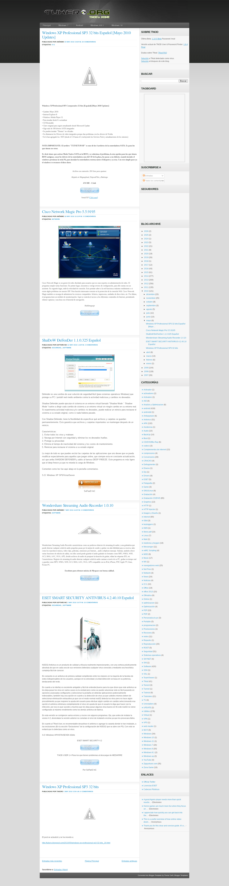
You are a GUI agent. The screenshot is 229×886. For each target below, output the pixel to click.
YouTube (147, 760)
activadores (148, 393)
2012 (146, 284)
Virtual (146, 715)
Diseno (147, 468)
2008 (146, 371)
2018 (146, 261)
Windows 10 (117, 25)
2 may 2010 (71, 602)
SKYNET (147, 659)
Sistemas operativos (152, 655)
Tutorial (147, 693)
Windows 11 (149, 741)
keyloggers (148, 524)
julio (148, 313)
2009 (146, 368)
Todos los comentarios (154, 181)
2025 (146, 235)
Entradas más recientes (52, 861)
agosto (149, 309)
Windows (147, 734)
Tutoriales (148, 696)
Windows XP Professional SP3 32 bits (70, 786)
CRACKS (148, 461)
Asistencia (148, 427)
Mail (145, 539)
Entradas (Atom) (61, 870)
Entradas (149, 176)
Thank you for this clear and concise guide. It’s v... (164, 826)
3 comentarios (87, 510)
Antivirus (147, 420)
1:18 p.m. (81, 345)
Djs (145, 472)
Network (56, 219)
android (147, 408)
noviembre (150, 298)
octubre (149, 302)
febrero (149, 360)
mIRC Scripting (150, 550)
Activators (148, 397)
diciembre (150, 294)
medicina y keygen (152, 543)
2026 (146, 231)
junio (148, 317)
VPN (146, 719)
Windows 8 (148, 749)
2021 (146, 250)
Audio (146, 431)
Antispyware (149, 416)
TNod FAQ (162, 53)
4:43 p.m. (77, 510)
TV (145, 700)
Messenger (148, 547)
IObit (146, 521)
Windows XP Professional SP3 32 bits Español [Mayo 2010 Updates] (86, 35)
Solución (145, 58)
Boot (146, 438)
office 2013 (148, 592)
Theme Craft (168, 875)
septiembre (151, 305)
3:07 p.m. (80, 602)
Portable (147, 621)
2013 (146, 280)
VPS (145, 722)
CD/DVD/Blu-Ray (151, 442)
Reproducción (150, 644)
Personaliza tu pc (151, 618)
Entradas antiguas (129, 861)
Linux (146, 535)
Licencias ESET (150, 786)
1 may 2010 (68, 791)
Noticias (147, 580)
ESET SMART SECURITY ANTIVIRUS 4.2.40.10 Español (88, 597)
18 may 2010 (69, 216)
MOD (146, 554)
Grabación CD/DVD (152, 498)
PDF (145, 614)
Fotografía (148, 483)
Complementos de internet (155, 449)
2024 (146, 239)
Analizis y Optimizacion (153, 405)
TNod (146, 681)
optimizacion (149, 603)
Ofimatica (148, 595)
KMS (146, 528)
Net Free (147, 569)
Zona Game (149, 767)
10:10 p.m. (78, 216)
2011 (146, 287)
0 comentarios (86, 791)
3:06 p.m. (78, 42)
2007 (146, 375)
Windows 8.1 (149, 752)
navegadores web (151, 565)
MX (145, 562)
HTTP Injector (149, 509)
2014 (146, 276)
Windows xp (149, 756)
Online (146, 599)
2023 (146, 242)
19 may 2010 (69, 42)
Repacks (147, 640)
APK (145, 423)
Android (79, 25)
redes (146, 636)
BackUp (147, 434)
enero (148, 363)
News (146, 577)
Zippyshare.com (150, 764)
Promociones (149, 629)
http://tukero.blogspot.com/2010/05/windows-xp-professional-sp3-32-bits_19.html (76, 843)
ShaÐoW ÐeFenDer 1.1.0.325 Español (71, 340)
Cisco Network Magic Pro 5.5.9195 (68, 211)
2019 (146, 257)
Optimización (149, 607)
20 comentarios (89, 42)
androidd (147, 412)
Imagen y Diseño (151, 513)
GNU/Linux (148, 491)
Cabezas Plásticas (151, 789)
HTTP (146, 506)
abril (148, 352)
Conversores (149, 457)
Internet (147, 517)
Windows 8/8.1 (97, 25)
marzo (149, 356)
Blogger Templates (181, 875)
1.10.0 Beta (157, 39)
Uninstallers (149, 704)
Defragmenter (149, 464)
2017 (146, 265)
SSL (145, 674)
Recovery (148, 633)
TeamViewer (149, 678)
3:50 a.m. (76, 791)
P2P (145, 610)
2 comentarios (91, 345)
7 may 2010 (68, 510)
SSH (146, 670)
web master (148, 726)
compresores (149, 453)
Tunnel (147, 689)
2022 (146, 246)
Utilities (147, 711)
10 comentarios (91, 602)
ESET (146, 479)
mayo (148, 320)
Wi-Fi (146, 730)
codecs (147, 446)
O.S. (53, 44)
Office (146, 588)
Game (146, 487)
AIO (145, 401)
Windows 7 (63, 25)
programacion (149, 625)
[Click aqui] (93, 197)
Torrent (147, 685)
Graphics (147, 502)
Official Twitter (149, 782)
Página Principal (92, 861)
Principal (47, 25)
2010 (146, 291)
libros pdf (147, 532)
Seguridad (56, 348)
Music (146, 558)
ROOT (146, 648)
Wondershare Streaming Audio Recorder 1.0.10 (77, 505)
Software (67, 348)
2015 (146, 272)
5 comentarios (89, 216)
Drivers (147, 476)
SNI (145, 663)
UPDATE (147, 707)
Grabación (148, 494)
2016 (146, 269)
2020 (146, 254)
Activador (148, 390)
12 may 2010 (72, 345)
